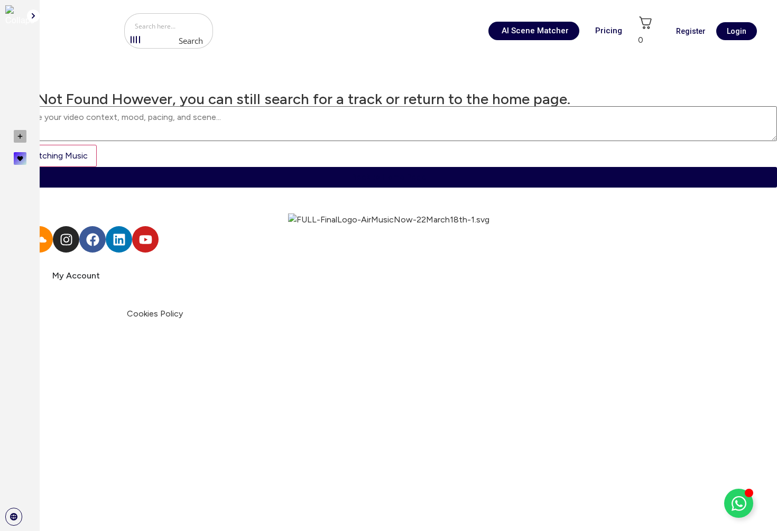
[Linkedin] (119, 239)
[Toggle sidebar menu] (33, 16)
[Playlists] (19, 101)
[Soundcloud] (39, 239)
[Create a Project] (19, 136)
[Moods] (19, 77)
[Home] (19, 52)
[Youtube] (145, 239)
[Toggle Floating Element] (738, 503)
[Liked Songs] (19, 158)
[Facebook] (92, 239)
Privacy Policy (99, 314)
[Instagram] (66, 239)
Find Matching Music (48, 156)
